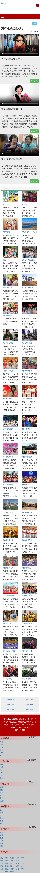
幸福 (22, 858)
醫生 (17, 869)
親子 (1, 835)
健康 (1, 858)
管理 (1, 773)
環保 (22, 866)
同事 (1, 843)
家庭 (12, 860)
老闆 (1, 770)
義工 (12, 866)
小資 (1, 767)
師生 (1, 846)
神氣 (22, 869)
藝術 (12, 863)
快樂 (17, 858)
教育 (1, 810)
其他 (1, 778)
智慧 (12, 858)
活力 (1, 753)
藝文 (1, 823)
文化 (1, 863)
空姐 (1, 871)
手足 (1, 841)
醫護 (1, 821)
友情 (1, 793)
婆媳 (1, 832)
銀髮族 (2, 801)
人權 (1, 869)
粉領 (1, 815)
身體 (1, 742)
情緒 (1, 747)
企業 (1, 812)
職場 (17, 860)
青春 (1, 755)
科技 (1, 818)
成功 (17, 866)
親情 (1, 787)
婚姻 (1, 860)
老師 (12, 869)
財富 (7, 858)
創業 (1, 764)
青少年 (2, 798)
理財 (1, 775)
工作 (22, 863)
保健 (1, 744)
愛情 (1, 790)
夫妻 (1, 838)
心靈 (1, 750)
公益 (22, 860)
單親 (1, 795)
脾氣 (1, 866)
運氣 (7, 866)
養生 (7, 863)
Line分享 (34, 81)
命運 (17, 863)
